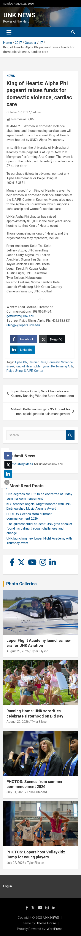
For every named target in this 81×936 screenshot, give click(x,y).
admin (36, 112)
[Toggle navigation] (9, 32)
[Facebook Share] (8, 456)
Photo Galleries (21, 583)
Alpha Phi (20, 362)
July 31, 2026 (15, 792)
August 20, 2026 (17, 651)
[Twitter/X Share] (8, 465)
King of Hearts (25, 366)
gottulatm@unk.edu (20, 316)
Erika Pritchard (37, 792)
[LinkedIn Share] (8, 474)
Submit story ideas (19, 464)
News (10, 76)
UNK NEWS (19, 15)
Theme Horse (46, 923)
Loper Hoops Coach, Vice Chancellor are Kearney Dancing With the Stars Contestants (42, 393)
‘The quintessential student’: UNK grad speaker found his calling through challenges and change (39, 528)
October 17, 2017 (18, 112)
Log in (7, 886)
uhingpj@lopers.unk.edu (23, 325)
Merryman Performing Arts (54, 366)
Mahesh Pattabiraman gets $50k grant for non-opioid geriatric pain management (40, 411)
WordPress (54, 929)
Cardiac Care (37, 362)
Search (70, 435)
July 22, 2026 (15, 862)
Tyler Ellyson (39, 651)
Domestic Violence (60, 362)
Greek (10, 366)
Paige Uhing (14, 370)
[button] (7, 482)
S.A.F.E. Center (33, 370)
